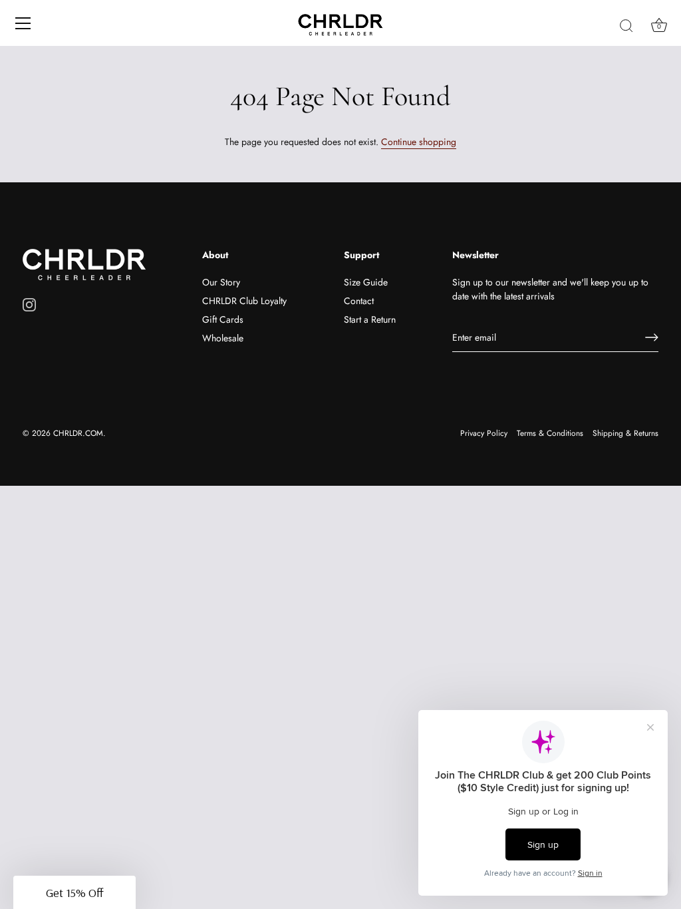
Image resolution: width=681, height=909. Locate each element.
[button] (74, 892)
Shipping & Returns (625, 433)
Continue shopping (418, 141)
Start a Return (370, 319)
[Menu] (23, 23)
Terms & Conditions (550, 433)
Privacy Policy (483, 433)
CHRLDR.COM (78, 433)
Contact (359, 300)
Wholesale (222, 338)
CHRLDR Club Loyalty (244, 300)
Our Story (221, 282)
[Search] (626, 25)
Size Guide (366, 282)
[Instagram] (29, 304)
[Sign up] (651, 337)
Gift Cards (222, 319)
